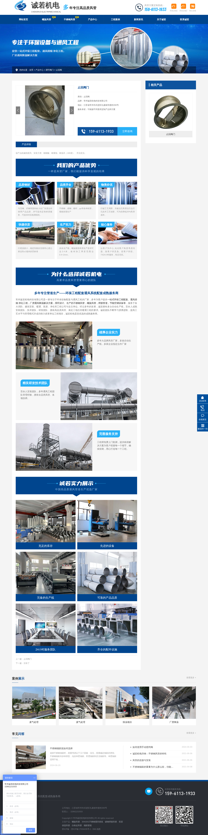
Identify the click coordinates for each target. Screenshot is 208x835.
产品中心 (92, 19)
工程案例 (115, 19)
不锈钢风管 (69, 19)
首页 (31, 70)
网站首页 (23, 19)
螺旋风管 (46, 19)
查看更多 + (191, 677)
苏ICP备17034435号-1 (81, 829)
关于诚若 (161, 19)
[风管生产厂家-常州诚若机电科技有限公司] (20, 5)
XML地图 (96, 829)
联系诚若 (184, 19)
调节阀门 (50, 70)
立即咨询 (127, 131)
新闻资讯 (138, 19)
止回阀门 (28, 659)
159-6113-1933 (155, 9)
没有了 (27, 663)
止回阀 (59, 70)
